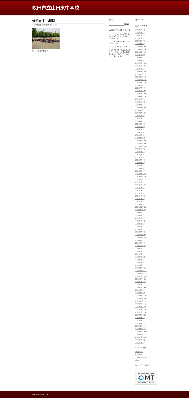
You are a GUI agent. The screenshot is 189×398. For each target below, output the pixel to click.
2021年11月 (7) (140, 176)
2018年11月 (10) (141, 271)
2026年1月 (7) (140, 44)
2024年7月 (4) (140, 88)
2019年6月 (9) (140, 251)
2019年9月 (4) (140, 243)
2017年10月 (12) (141, 301)
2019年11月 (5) (140, 237)
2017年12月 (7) (140, 295)
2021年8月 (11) (140, 185)
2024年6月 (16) (140, 91)
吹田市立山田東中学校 (55, 7)
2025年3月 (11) (140, 66)
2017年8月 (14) (140, 306)
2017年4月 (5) (140, 318)
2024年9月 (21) (140, 82)
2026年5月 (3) (140, 32)
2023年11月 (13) (141, 110)
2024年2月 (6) (140, 102)
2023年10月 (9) (140, 113)
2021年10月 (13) (141, 179)
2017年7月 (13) (140, 309)
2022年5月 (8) (140, 160)
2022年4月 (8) (140, 163)
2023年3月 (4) (140, 132)
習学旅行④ (139, 354)
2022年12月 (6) (140, 140)
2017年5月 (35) (140, 315)
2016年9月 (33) (140, 337)
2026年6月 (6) (140, 30)
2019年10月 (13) (141, 240)
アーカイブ (144, 26)
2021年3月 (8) (140, 199)
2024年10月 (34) (141, 80)
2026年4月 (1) (140, 35)
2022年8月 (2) (140, 152)
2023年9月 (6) (140, 116)
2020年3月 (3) (140, 226)
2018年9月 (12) (140, 276)
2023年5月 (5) (140, 127)
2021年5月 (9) (140, 193)
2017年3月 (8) (140, 320)
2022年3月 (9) (140, 165)
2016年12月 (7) (140, 329)
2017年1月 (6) (140, 326)
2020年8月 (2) (140, 218)
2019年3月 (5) (140, 259)
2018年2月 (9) (140, 290)
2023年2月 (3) (140, 135)
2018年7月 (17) (140, 282)
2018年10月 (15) (141, 273)
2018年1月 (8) (140, 293)
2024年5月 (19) (140, 93)
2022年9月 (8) (140, 149)
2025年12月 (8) (140, 46)
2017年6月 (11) (140, 312)
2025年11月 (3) (140, 49)
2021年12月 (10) (141, 174)
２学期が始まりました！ (143, 357)
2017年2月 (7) (140, 323)
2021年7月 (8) (140, 187)
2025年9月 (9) (140, 55)
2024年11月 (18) (141, 77)
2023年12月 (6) (140, 107)
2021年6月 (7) (140, 190)
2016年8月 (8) (140, 340)
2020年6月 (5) (140, 223)
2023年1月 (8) (140, 138)
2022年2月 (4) (140, 168)
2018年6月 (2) (140, 284)
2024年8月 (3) (140, 85)
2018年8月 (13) (140, 279)
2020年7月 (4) (140, 221)
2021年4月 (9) (140, 196)
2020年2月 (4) (140, 229)
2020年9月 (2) (140, 215)
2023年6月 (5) (140, 124)
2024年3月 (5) (140, 99)
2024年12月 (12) (141, 74)
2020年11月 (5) (140, 210)
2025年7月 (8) (140, 60)
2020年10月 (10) (141, 212)
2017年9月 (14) (140, 304)
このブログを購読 (143, 365)
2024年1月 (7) (140, 104)
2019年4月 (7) (140, 257)
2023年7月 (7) (140, 121)
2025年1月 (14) (140, 71)
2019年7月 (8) (140, 248)
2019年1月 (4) (140, 265)
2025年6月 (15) (140, 63)
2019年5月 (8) (140, 254)
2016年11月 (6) (140, 331)
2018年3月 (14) (140, 287)
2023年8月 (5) (140, 118)
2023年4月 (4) (140, 129)
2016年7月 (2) (140, 342)
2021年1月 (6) (140, 204)
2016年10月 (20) (141, 334)
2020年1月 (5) (140, 232)
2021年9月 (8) (140, 182)
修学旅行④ (139, 352)
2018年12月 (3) (140, 268)
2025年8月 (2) (140, 57)
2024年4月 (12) (140, 96)
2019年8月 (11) (140, 246)
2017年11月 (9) (140, 298)
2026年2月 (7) (140, 41)
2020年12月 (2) (140, 207)
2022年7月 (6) (140, 154)
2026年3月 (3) (140, 38)
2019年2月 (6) (140, 262)
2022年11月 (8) (140, 143)
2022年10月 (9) (140, 146)
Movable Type (44, 394)
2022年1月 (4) (140, 171)
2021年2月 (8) (140, 201)
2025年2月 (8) (140, 68)
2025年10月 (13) (141, 52)
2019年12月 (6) (140, 235)
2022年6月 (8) (140, 157)
